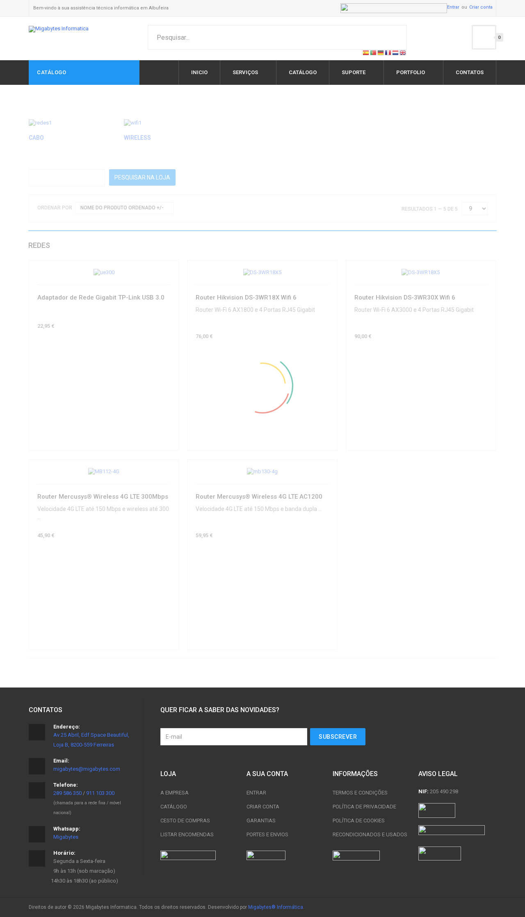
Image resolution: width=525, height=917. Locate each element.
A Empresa (174, 793)
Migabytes (65, 837)
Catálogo (173, 807)
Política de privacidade (364, 807)
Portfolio (410, 72)
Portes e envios (267, 834)
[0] (484, 37)
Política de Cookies (359, 820)
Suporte (353, 72)
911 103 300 (100, 793)
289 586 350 (67, 793)
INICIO (199, 72)
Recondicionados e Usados (370, 834)
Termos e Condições (360, 793)
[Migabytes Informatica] (59, 29)
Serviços (245, 72)
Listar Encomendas (187, 834)
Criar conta (481, 7)
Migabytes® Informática (275, 907)
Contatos (470, 72)
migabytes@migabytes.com (86, 769)
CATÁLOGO (303, 72)
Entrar (453, 7)
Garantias (261, 820)
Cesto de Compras (185, 820)
